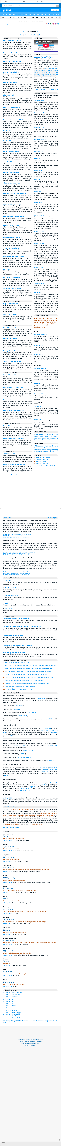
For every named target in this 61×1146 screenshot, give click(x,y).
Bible (3, 24)
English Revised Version (11, 225)
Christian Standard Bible (11, 183)
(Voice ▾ (44, 38)
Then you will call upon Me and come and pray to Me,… (17, 537)
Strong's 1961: (8, 892)
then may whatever (51, 68)
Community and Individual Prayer (14, 653)
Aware (42, 434)
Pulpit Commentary (10, 807)
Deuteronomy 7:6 (45, 728)
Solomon (8, 580)
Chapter (54, 517)
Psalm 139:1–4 (28, 750)
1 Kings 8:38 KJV (8, 1007)
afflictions (37, 74)
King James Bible (9, 95)
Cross (26, 34)
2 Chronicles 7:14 (40, 113)
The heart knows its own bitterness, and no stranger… (17, 553)
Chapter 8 (11, 24)
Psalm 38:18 (38, 158)
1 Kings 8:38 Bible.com (10, 996)
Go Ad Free (3, 1142)
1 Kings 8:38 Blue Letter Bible (12, 992)
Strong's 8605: (8, 851)
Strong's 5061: (8, 934)
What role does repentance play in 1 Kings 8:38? (20, 686)
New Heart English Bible (11, 277)
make (36, 72)
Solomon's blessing (42, 459)
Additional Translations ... (12, 475)
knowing (48, 72)
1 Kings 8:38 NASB (9, 1005)
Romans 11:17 (46, 730)
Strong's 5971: (8, 871)
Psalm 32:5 (38, 202)
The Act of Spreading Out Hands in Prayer (17, 645)
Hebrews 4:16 (8, 736)
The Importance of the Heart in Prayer (16, 618)
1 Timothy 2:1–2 (32, 712)
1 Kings (6, 24)
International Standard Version (13, 256)
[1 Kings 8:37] (2, 512)
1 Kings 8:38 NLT (8, 1001)
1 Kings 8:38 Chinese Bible (11, 1014)
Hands (51, 434)
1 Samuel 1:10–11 (20, 745)
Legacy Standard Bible (11, 151)
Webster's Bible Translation (12, 288)
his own (55, 72)
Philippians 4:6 (22, 716)
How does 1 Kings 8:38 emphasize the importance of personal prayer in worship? (30, 665)
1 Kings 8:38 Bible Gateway (12, 994)
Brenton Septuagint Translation (14, 464)
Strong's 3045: (8, 913)
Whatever (51, 440)
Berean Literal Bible (10, 82)
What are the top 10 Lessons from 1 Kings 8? (20, 689)
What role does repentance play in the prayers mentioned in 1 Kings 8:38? (28, 668)
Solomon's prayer (41, 461)
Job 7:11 (37, 383)
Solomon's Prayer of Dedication (43, 57)
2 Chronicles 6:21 (40, 100)
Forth (47, 434)
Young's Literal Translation (12, 351)
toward (41, 76)
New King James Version (11, 107)
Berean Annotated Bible (11, 172)
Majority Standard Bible (11, 304)
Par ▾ (14, 38)
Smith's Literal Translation (12, 361)
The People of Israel (11, 595)
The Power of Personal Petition (13, 636)
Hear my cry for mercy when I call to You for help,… (16, 571)
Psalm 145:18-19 (39, 231)
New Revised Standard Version (13, 410)
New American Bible (10, 400)
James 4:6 (50, 760)
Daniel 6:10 (44, 785)
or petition (42, 70)
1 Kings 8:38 (42, 699)
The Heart (8, 609)
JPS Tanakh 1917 (9, 454)
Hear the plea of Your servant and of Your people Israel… (17, 534)
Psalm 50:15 (38, 345)
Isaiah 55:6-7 (38, 267)
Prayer (55, 436)
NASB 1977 (7, 141)
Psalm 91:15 (38, 354)
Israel (56, 70)
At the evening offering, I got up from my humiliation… (16, 573)
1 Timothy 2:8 (44, 771)
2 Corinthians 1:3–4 (24, 757)
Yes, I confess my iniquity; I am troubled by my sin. (16, 554)
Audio (21, 34)
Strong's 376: (7, 903)
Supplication (38, 440)
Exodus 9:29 (44, 768)
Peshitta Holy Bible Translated (13, 438)
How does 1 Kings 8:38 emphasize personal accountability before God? (27, 683)
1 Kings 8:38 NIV (8, 1000)
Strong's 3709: (8, 955)
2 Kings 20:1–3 (52, 745)
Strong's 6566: (8, 944)
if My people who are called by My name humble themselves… (19, 535)
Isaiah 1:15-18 (39, 243)
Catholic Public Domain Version (14, 387)
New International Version (12, 40)
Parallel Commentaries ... (11, 827)
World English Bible (10, 314)
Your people (50, 70)
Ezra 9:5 (37, 179)
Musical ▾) (49, 38)
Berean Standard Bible (11, 72)
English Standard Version (12, 61)
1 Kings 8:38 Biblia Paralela (12, 1012)
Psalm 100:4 (17, 709)
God (6, 603)
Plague (46, 436)
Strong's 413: (7, 965)
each (43, 72)
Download (54, 89)
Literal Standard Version (11, 328)
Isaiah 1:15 (38, 419)
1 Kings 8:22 (38, 406)
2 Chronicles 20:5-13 (41, 334)
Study (30, 34)
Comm (35, 34)
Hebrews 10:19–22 (26, 790)
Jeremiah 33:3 (39, 283)
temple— (51, 76)
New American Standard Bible (13, 120)
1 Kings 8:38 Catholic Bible (11, 1018)
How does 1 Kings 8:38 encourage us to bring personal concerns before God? (29, 677)
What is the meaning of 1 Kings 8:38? (17, 662)
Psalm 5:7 (37, 191)
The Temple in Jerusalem (13, 588)
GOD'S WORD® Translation (12, 237)
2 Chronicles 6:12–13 (50, 770)
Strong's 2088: (8, 976)
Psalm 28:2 (38, 170)
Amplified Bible (8, 162)
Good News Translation (11, 248)
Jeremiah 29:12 (39, 127)
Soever (36, 438)
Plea (51, 436)
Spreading (47, 438)
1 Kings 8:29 (32, 787)
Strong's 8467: (8, 861)
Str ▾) (17, 38)
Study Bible (7, 517)
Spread (41, 438)
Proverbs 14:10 (39, 152)
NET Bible (6, 269)
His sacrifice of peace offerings (45, 465)
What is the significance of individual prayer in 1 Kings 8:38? (24, 680)
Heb (40, 34)
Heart (56, 434)
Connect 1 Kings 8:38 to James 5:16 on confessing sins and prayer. (26, 674)
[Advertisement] (30, 505)
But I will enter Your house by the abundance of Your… (16, 574)
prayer (36, 70)
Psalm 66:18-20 (39, 215)
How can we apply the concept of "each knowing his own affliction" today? (28, 671)
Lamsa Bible (7, 426)
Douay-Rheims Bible (10, 375)
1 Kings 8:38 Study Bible (11, 1010)
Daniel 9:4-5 (38, 292)
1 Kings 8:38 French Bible (11, 1016)
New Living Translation (11, 53)
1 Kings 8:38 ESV (9, 1003)
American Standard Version (12, 204)
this (46, 76)
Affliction (37, 434)
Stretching (54, 438)
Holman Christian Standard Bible (14, 193)
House (36, 436)
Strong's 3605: (8, 840)
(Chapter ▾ (10, 38)
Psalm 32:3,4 (38, 394)
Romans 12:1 (8, 775)
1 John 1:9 (22, 754)
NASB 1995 (7, 130)
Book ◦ (50, 517)
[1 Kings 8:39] (59, 512)
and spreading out (48, 74)
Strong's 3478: (8, 882)
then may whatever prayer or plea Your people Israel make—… (19, 552)
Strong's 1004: (8, 986)
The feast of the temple (42, 458)
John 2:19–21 (25, 788)
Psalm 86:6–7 (18, 706)
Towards (45, 440)
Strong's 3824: (8, 924)
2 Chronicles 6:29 (40, 139)
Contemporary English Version (13, 216)
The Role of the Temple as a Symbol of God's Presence (22, 626)
